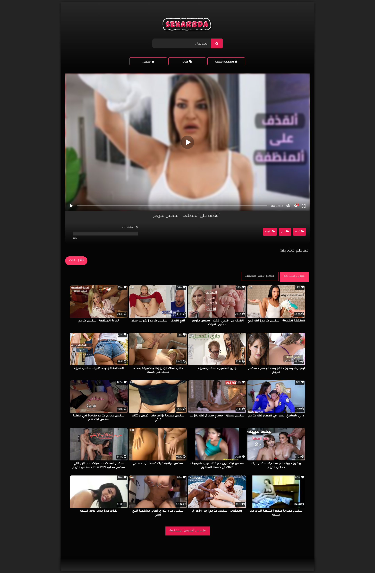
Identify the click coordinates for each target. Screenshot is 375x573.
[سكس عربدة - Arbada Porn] (187, 25)
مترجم (268, 232)
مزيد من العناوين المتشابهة (188, 531)
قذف (297, 232)
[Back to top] (362, 561)
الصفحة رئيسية (224, 62)
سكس (146, 62)
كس (283, 232)
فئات (185, 62)
